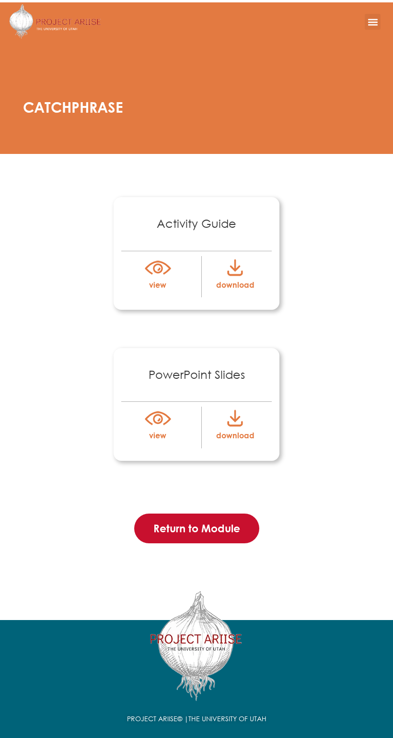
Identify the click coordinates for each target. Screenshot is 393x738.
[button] (373, 22)
